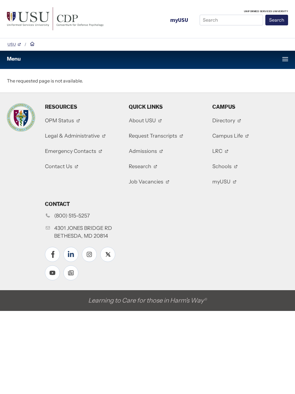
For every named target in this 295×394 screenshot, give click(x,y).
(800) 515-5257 (72, 216)
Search (276, 20)
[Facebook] (52, 254)
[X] (107, 254)
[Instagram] (89, 254)
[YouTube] (52, 272)
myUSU (179, 19)
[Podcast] (70, 272)
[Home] (55, 18)
